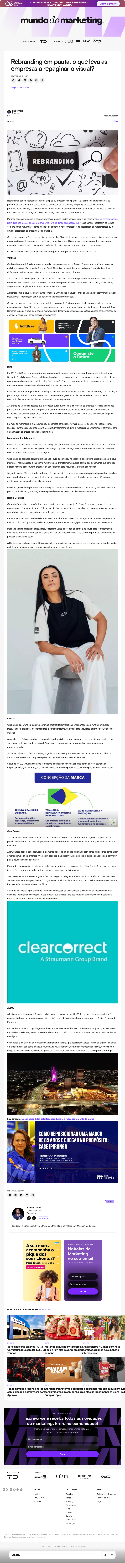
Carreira (69, 1516)
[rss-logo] (17, 1489)
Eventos (69, 1512)
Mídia (68, 1509)
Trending (69, 1494)
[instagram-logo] (3, 1489)
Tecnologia (70, 1523)
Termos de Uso (103, 1498)
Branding (69, 1501)
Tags (99, 1501)
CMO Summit (39, 1498)
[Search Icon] (105, 1555)
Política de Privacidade (106, 1494)
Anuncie (37, 1501)
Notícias (37, 1494)
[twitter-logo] (7, 1489)
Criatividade (71, 1520)
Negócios (69, 1498)
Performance (71, 1505)
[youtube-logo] (14, 1489)
